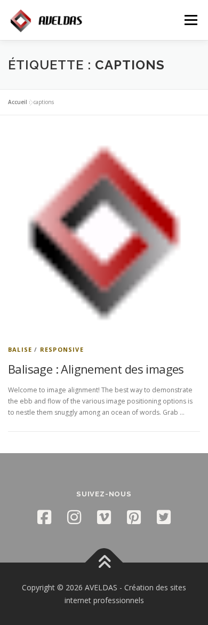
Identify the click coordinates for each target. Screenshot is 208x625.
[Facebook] (44, 517)
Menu (190, 20)
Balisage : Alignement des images (96, 369)
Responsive (62, 349)
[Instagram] (74, 517)
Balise (20, 349)
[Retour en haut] (104, 563)
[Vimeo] (104, 517)
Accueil (17, 102)
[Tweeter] (164, 517)
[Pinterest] (134, 517)
